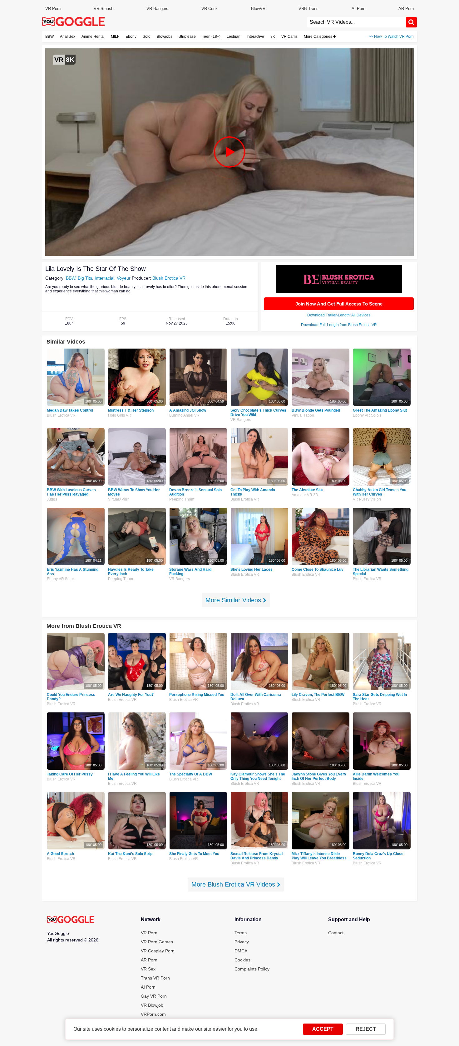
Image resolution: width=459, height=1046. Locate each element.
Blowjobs (164, 36)
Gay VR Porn (154, 996)
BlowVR (258, 8)
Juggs (52, 499)
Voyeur (124, 278)
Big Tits (85, 278)
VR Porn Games (157, 941)
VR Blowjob (152, 1005)
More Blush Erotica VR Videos (234, 884)
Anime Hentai (93, 36)
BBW (49, 36)
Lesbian (233, 36)
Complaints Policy (251, 968)
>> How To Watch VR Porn (391, 36)
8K (272, 36)
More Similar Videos (234, 600)
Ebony (131, 36)
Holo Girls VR (119, 415)
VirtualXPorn (119, 499)
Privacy (241, 941)
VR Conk (209, 8)
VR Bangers (157, 8)
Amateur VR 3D (305, 495)
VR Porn (53, 8)
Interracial (104, 278)
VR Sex (148, 968)
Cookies (242, 959)
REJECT (366, 1029)
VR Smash (103, 8)
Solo (147, 36)
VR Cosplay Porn (158, 950)
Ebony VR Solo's (367, 415)
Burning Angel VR (184, 415)
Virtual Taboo (303, 415)
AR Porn (406, 8)
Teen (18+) (211, 36)
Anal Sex (67, 36)
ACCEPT (322, 1029)
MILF (115, 36)
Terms (240, 932)
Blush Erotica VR (168, 278)
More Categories (318, 36)
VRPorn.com (153, 1014)
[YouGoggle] (70, 920)
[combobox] (356, 22)
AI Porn (358, 8)
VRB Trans (308, 8)
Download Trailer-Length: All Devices (338, 315)
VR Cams (289, 36)
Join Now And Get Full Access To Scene (339, 303)
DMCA (240, 950)
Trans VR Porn (155, 977)
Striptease (187, 36)
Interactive (255, 36)
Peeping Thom (181, 499)
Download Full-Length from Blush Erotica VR (339, 325)
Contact (335, 932)
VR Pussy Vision (367, 499)
